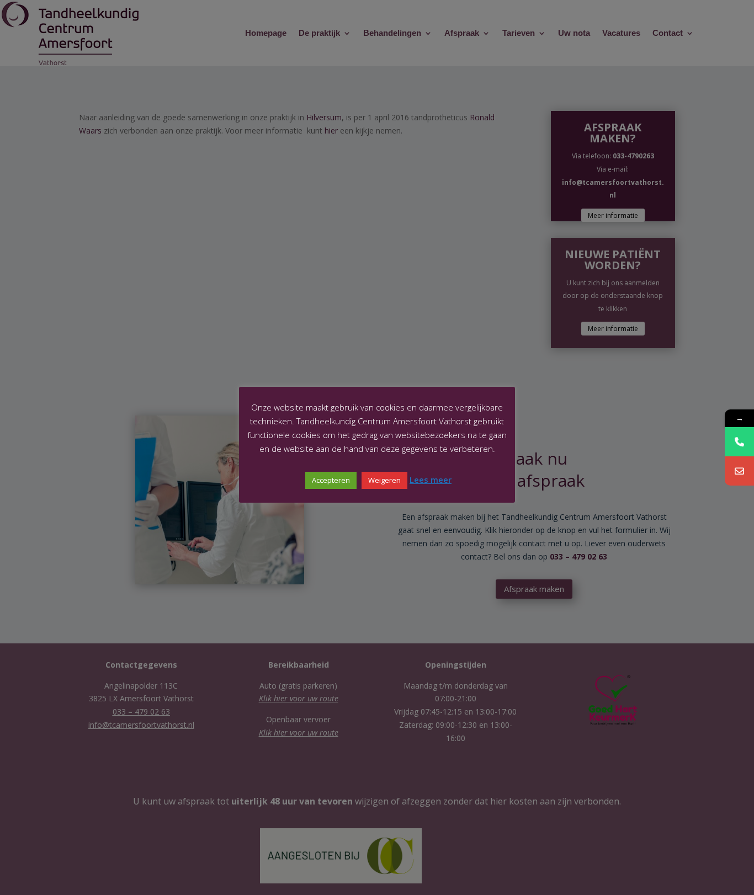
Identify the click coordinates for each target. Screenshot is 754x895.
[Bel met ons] (739, 441)
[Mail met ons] (739, 471)
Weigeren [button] (384, 480)
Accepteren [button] (331, 480)
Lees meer (431, 479)
